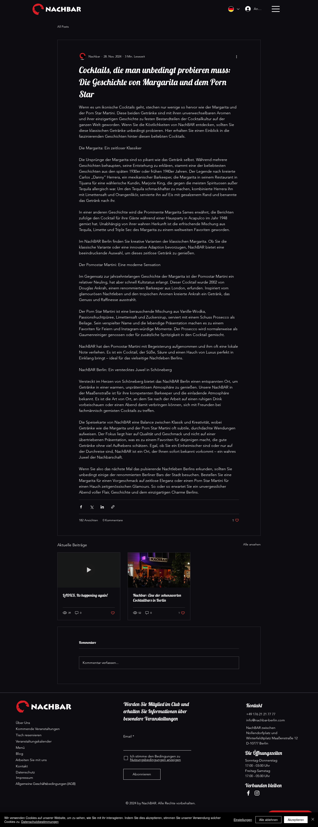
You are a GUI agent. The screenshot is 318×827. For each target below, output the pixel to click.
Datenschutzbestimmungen (40, 821)
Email (127, 736)
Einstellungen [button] (243, 819)
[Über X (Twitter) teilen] (92, 507)
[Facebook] (248, 793)
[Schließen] (312, 820)
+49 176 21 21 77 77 (260, 714)
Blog (19, 754)
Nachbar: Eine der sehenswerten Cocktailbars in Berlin (157, 598)
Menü (20, 748)
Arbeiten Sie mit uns (31, 760)
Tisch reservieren (29, 735)
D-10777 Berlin (257, 743)
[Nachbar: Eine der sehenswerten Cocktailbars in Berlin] (159, 570)
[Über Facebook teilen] (81, 507)
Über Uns (23, 723)
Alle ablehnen (268, 819)
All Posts (63, 27)
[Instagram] (257, 793)
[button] (276, 9)
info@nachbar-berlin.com (265, 720)
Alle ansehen (252, 544)
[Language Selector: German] (233, 9)
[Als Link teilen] (113, 507)
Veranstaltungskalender (33, 741)
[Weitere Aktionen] (236, 56)
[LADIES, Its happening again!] (89, 570)
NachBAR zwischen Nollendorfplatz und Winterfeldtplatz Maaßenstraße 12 (272, 733)
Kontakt (22, 766)
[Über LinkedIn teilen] (102, 507)
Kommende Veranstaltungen (38, 729)
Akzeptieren (296, 819)
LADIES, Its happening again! (85, 595)
